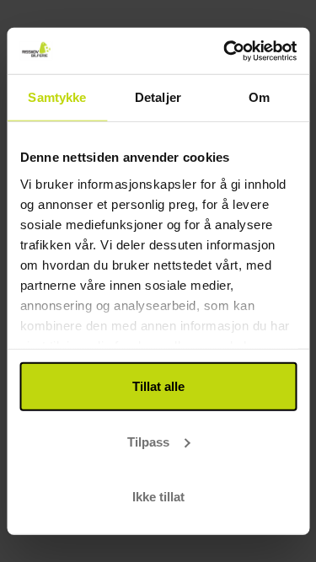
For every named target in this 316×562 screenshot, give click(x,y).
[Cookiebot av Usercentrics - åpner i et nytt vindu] (225, 51)
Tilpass (148, 441)
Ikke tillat (158, 497)
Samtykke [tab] (57, 97)
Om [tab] (259, 97)
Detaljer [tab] (158, 97)
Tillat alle (158, 386)
